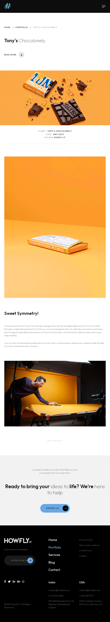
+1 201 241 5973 (86, 595)
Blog (51, 562)
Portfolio (22, 27)
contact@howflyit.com (59, 590)
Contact (54, 569)
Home (7, 27)
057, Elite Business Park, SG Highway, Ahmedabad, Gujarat (61, 604)
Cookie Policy (85, 550)
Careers (83, 556)
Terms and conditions (89, 545)
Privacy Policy (86, 539)
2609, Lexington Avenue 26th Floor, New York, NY (91, 603)
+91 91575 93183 (55, 595)
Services (54, 555)
